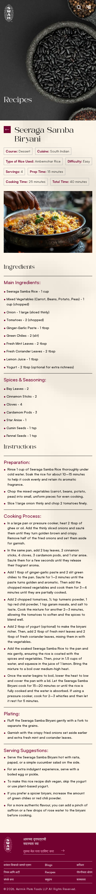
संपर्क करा (9, 879)
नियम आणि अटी (12, 872)
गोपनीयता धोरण (84, 872)
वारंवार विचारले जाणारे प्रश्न (17, 865)
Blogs (48, 865)
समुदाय (48, 879)
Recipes (50, 872)
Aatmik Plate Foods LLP (32, 889)
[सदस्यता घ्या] (59, 851)
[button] (88, 7)
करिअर (80, 865)
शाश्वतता (81, 879)
